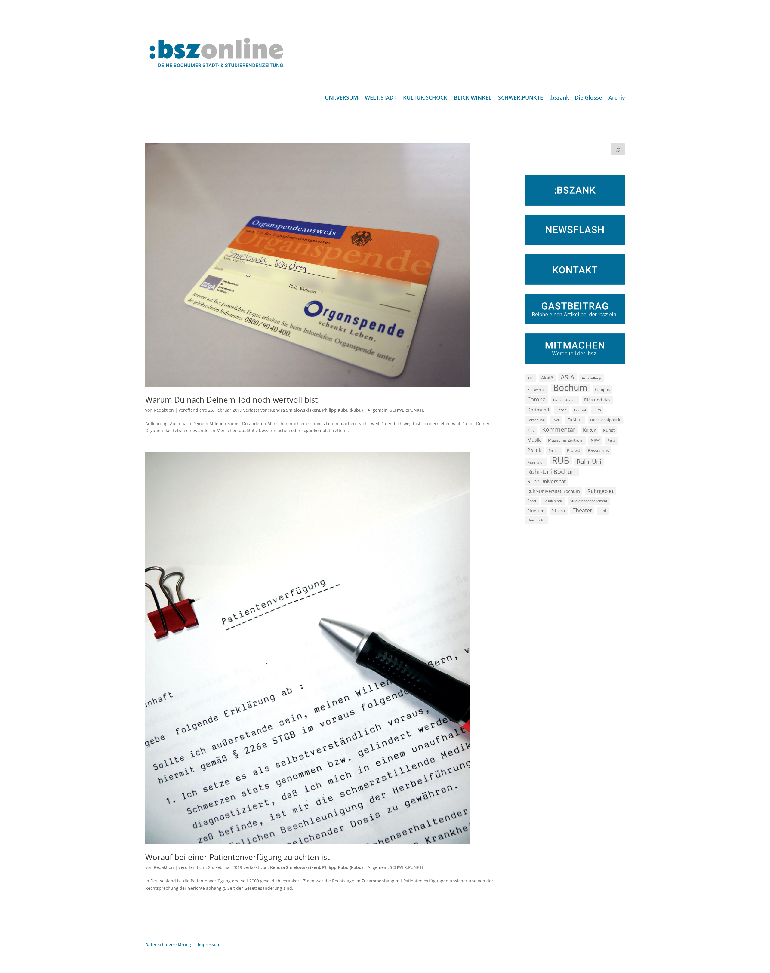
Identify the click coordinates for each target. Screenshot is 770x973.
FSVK (556, 420)
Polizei (554, 450)
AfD (530, 378)
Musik (534, 440)
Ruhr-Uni (589, 461)
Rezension (535, 462)
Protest (573, 450)
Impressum (209, 945)
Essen (561, 410)
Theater (582, 510)
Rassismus (598, 450)
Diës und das (597, 400)
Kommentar (558, 429)
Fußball (575, 419)
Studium (535, 511)
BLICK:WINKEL (472, 98)
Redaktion (164, 410)
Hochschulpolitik (605, 419)
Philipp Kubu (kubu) (342, 410)
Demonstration (565, 400)
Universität (536, 519)
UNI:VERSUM (341, 98)
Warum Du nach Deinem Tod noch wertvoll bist (231, 399)
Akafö (547, 378)
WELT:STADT (380, 98)
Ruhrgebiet (600, 490)
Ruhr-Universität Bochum (553, 491)
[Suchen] (618, 149)
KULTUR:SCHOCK (425, 98)
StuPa (558, 510)
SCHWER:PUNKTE (520, 98)
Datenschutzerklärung (168, 945)
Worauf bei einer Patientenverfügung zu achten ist (237, 857)
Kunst (609, 430)
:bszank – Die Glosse (576, 98)
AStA (567, 377)
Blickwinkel (536, 389)
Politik (534, 450)
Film (597, 410)
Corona (536, 399)
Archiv (616, 98)
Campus (602, 389)
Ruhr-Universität (546, 481)
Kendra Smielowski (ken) (295, 410)
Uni (602, 511)
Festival (580, 410)
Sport (531, 500)
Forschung (536, 419)
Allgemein (378, 410)
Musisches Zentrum (565, 440)
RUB (560, 460)
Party (611, 440)
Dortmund (538, 410)
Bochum (570, 388)
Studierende (553, 501)
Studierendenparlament (588, 501)
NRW (595, 440)
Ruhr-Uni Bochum (552, 472)
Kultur (589, 430)
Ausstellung (591, 378)
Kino (530, 430)
